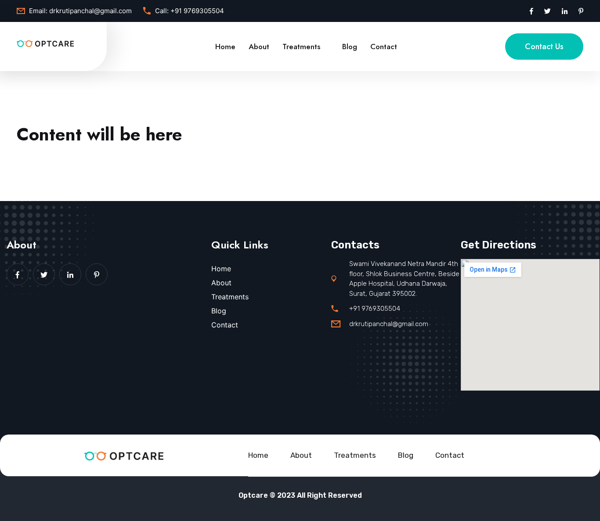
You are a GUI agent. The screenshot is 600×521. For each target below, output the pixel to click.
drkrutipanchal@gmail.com (90, 11)
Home (225, 46)
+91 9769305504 (197, 11)
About (259, 46)
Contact (383, 46)
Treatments (301, 46)
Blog (349, 46)
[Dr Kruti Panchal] (45, 43)
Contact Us (544, 46)
